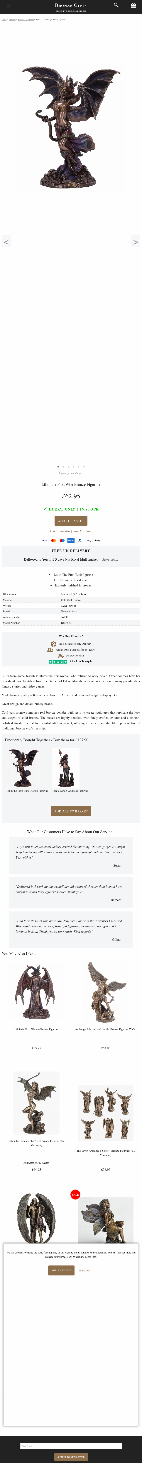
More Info (84, 1270)
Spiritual (12, 19)
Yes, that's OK (61, 1270)
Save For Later (83, 531)
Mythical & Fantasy (26, 19)
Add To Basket (71, 521)
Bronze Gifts (71, 5)
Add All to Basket (71, 811)
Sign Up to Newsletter (71, 1456)
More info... (110, 559)
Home (4, 19)
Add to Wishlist (60, 531)
